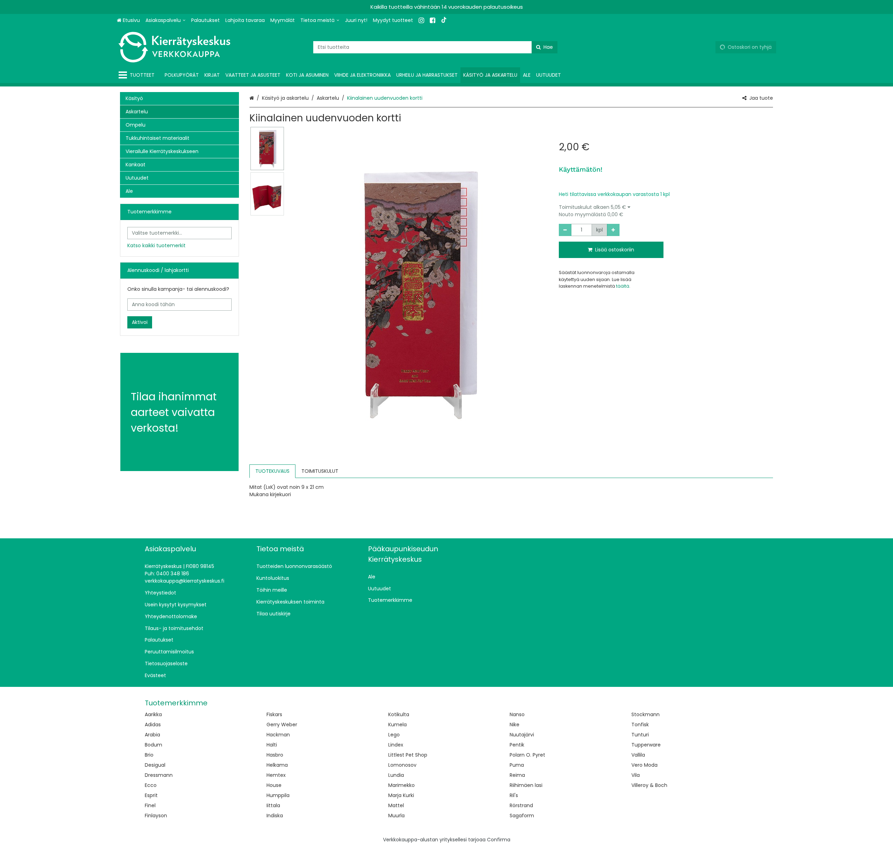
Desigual (155, 764)
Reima (517, 775)
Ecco (151, 785)
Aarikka (153, 714)
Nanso (517, 714)
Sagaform (522, 815)
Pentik (517, 744)
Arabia (152, 734)
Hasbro (275, 754)
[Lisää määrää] (613, 230)
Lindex (395, 744)
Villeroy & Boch (649, 785)
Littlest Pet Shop (407, 754)
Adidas (153, 724)
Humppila (278, 795)
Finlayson (156, 815)
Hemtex (276, 775)
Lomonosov (402, 764)
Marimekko (401, 785)
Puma (517, 764)
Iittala (273, 805)
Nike (514, 724)
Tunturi (640, 734)
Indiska (275, 815)
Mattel (396, 805)
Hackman (278, 734)
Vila (635, 775)
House (274, 785)
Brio (149, 754)
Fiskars (274, 714)
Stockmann (645, 714)
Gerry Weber (282, 724)
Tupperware (646, 744)
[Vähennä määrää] (565, 230)
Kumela (397, 724)
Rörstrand (521, 805)
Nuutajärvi (522, 734)
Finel (150, 805)
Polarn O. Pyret (527, 754)
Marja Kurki (401, 795)
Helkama (277, 764)
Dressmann (159, 775)
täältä (622, 286)
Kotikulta (398, 714)
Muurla (396, 815)
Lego (394, 734)
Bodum (153, 744)
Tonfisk (640, 724)
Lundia (396, 775)
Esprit (151, 795)
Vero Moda (644, 764)
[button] (666, 211)
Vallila (638, 754)
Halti (272, 744)
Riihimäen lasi (526, 785)
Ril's (514, 795)
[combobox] (435, 47)
